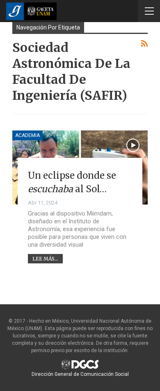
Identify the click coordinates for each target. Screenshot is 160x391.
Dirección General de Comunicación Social (80, 374)
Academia (27, 135)
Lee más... (45, 259)
